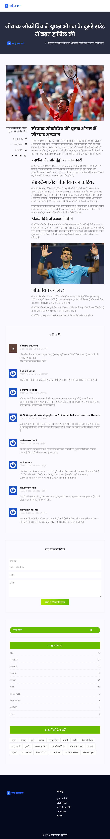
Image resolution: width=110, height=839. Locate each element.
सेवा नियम (62, 803)
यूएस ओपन (13, 131)
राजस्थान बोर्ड (26, 752)
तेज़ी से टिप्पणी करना (55, 602)
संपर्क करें (61, 811)
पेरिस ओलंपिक (87, 740)
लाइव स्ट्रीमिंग (53, 740)
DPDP (59, 816)
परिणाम (91, 746)
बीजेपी (65, 740)
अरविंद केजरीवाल (71, 752)
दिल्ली (14, 752)
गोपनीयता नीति (64, 807)
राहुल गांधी (16, 746)
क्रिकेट (23, 740)
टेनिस (24, 128)
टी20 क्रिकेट (55, 752)
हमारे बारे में (62, 798)
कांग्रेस (41, 740)
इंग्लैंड (75, 740)
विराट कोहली (41, 752)
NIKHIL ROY (18, 139)
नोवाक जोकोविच (13, 128)
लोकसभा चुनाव (89, 752)
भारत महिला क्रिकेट (58, 746)
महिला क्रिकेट (40, 746)
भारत (14, 740)
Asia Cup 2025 (76, 746)
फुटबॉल (27, 746)
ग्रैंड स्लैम (23, 131)
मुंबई (32, 740)
